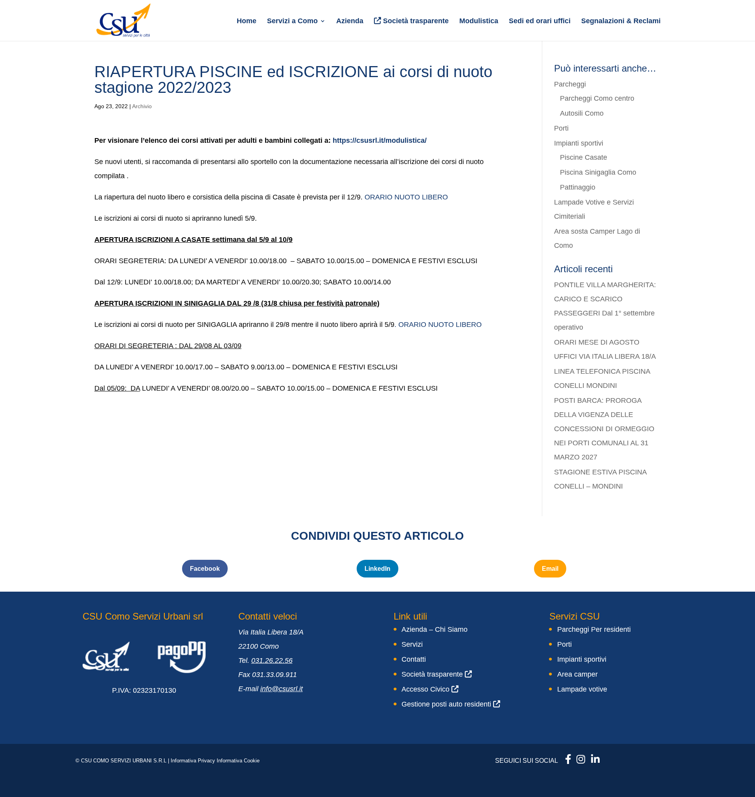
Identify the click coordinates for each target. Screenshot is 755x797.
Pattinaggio (577, 187)
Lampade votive (582, 689)
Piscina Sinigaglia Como (598, 172)
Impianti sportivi (578, 143)
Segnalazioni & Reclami (621, 21)
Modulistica (478, 21)
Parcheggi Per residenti (594, 629)
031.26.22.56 (272, 660)
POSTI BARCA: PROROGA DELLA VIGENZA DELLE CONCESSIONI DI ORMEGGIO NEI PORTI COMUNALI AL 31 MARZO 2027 (604, 429)
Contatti (413, 659)
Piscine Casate (583, 157)
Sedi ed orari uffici (540, 21)
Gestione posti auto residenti (447, 704)
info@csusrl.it (281, 689)
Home (246, 21)
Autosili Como (582, 113)
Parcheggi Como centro (597, 98)
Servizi (412, 644)
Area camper (577, 674)
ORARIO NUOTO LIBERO (405, 197)
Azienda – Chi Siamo (434, 629)
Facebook (205, 568)
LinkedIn (377, 568)
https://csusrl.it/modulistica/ (380, 140)
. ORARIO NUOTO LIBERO (439, 324)
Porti (561, 128)
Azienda (349, 21)
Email (550, 568)
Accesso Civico (426, 689)
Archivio (142, 106)
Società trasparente (415, 21)
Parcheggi (570, 84)
